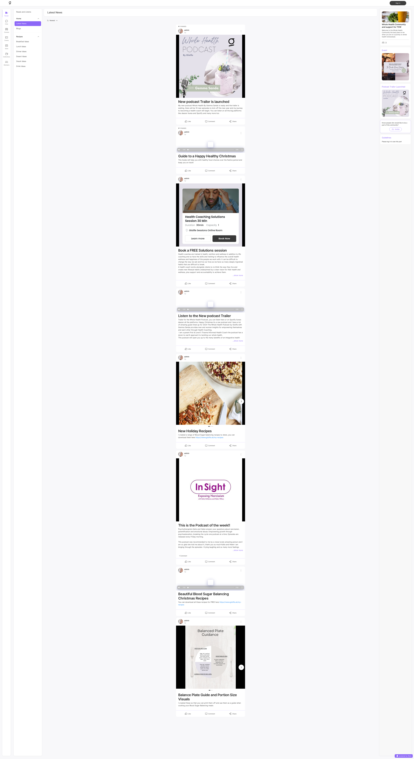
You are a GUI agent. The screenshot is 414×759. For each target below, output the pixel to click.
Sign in (398, 3)
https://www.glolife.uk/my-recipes (209, 437)
